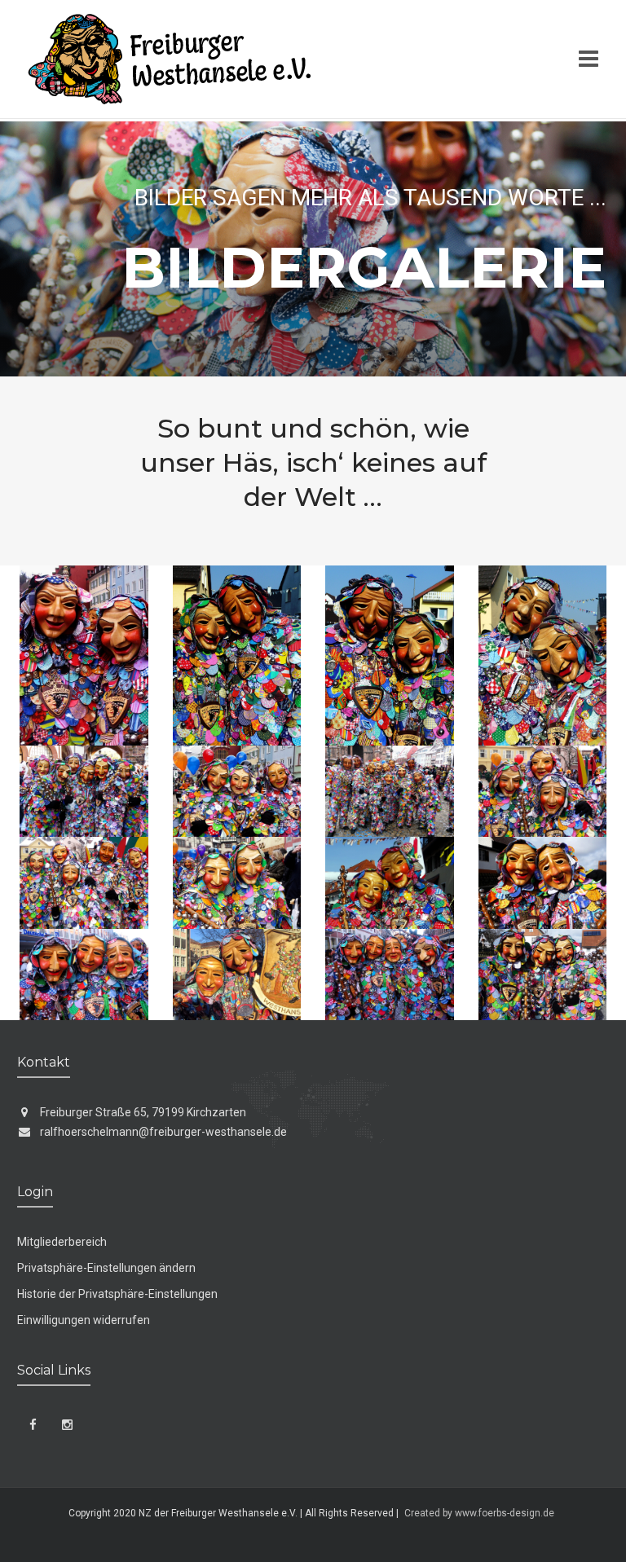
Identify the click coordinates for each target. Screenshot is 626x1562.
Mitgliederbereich (62, 1241)
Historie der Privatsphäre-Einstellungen (117, 1293)
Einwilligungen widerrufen (83, 1320)
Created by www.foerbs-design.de (479, 1513)
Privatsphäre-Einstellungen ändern (106, 1267)
